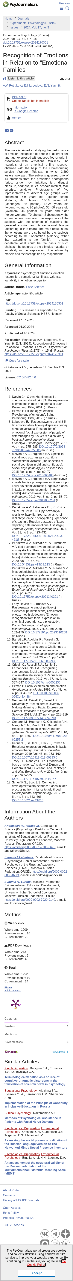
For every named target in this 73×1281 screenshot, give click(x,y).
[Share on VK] (6, 131)
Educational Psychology (20, 1090)
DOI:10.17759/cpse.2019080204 (33, 500)
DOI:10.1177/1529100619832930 (34, 661)
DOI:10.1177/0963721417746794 (34, 718)
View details (59, 1052)
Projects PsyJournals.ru (18, 1217)
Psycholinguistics (16, 1068)
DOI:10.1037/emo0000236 (42, 682)
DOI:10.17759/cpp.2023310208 (46, 632)
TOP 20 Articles (13, 1225)
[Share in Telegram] (11, 131)
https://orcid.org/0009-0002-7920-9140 (29, 899)
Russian (64, 3)
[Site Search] (67, 8)
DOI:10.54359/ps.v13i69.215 (31, 564)
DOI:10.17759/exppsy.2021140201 (35, 596)
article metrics (12, 990)
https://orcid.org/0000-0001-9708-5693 (29, 847)
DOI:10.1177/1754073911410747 (34, 778)
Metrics (16, 118)
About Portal (11, 1190)
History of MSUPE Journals (21, 1200)
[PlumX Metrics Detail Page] (15, 1004)
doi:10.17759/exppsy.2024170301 (25, 42)
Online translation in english (30, 100)
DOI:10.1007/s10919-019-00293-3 (34, 757)
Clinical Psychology (17, 1113)
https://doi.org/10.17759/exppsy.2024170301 (33, 303)
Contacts (9, 1195)
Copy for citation (19, 360)
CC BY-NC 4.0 (26, 377)
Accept (36, 1273)
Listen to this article (21, 78)
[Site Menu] (61, 8)
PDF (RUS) (19, 97)
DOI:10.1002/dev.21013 (27, 800)
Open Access (12, 1207)
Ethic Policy (11, 1212)
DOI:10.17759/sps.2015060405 (33, 475)
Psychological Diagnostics (22, 1128)
